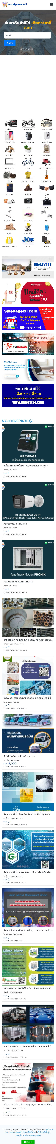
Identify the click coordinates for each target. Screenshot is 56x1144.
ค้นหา (10, 43)
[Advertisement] (28, 84)
